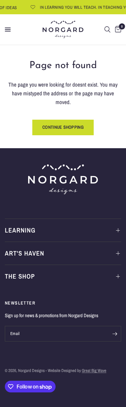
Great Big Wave (94, 370)
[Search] (107, 29)
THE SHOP (20, 276)
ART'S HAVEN (24, 253)
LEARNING (20, 230)
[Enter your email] (114, 333)
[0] (117, 29)
